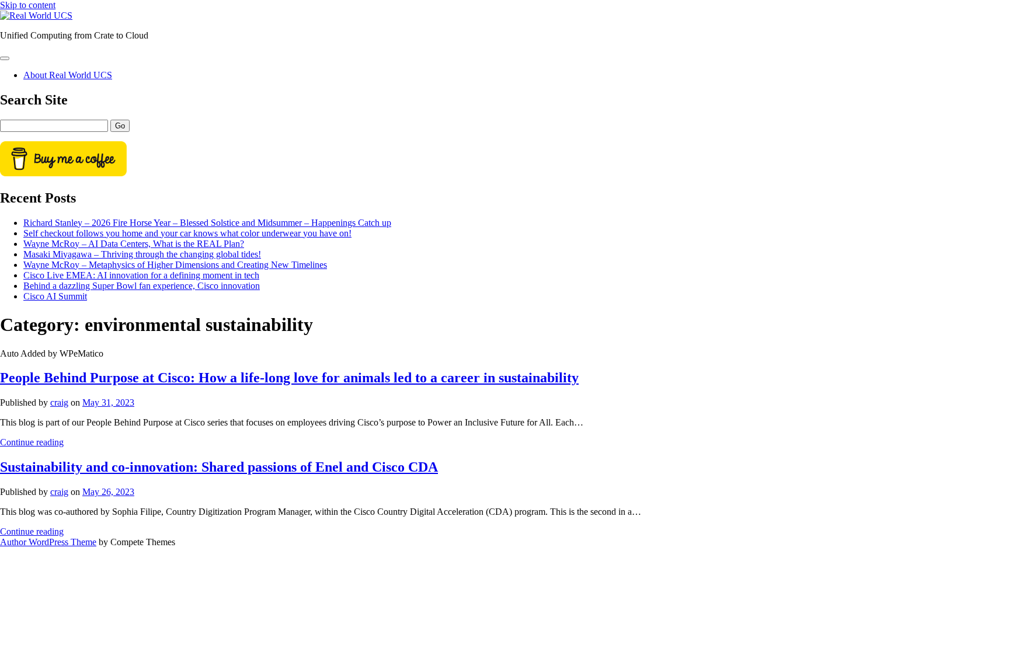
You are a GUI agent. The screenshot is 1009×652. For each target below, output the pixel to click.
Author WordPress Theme (48, 542)
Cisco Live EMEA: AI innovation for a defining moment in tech (141, 275)
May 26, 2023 (108, 492)
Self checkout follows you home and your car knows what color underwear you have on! (187, 233)
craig (59, 402)
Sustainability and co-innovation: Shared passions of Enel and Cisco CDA (219, 467)
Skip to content (27, 5)
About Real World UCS (67, 75)
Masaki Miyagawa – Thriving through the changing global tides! (142, 254)
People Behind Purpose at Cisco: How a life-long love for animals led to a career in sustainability (289, 377)
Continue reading (32, 442)
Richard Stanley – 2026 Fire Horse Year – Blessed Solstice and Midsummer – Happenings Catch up (207, 223)
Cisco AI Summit (55, 296)
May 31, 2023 (108, 402)
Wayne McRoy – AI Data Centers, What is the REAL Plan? (133, 244)
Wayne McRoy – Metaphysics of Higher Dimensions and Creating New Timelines (175, 265)
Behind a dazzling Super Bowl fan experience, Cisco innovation (141, 286)
